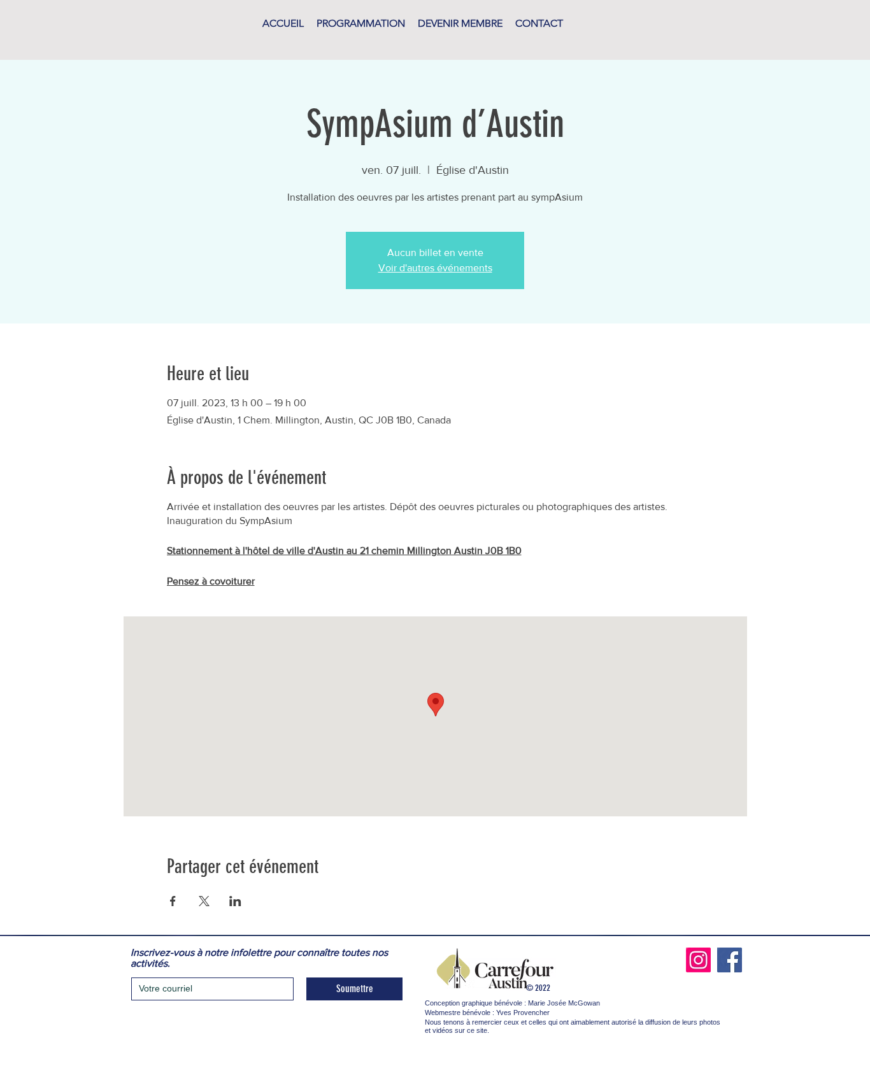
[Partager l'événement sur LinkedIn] (235, 901)
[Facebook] (729, 960)
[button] (360, 23)
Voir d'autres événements (435, 267)
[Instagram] (698, 960)
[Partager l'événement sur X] (204, 901)
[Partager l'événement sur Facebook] (173, 901)
